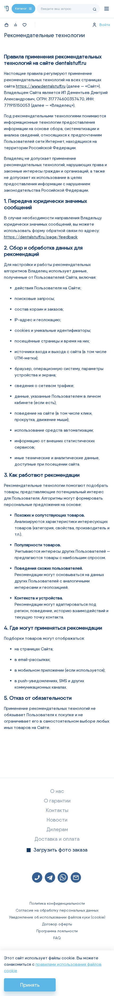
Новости (57, 820)
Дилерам (57, 829)
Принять (30, 985)
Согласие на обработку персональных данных (57, 910)
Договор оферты (57, 924)
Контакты (57, 810)
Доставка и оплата (57, 839)
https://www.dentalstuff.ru (40, 86)
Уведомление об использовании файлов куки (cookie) (57, 917)
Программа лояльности (57, 931)
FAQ (57, 938)
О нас (57, 791)
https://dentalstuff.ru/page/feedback (41, 236)
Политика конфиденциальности (57, 903)
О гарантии (57, 800)
